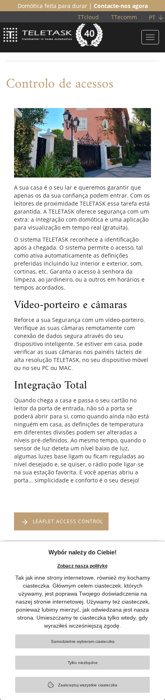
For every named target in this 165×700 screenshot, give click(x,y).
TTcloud (88, 17)
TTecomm (124, 17)
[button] (20, 160)
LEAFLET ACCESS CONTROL (68, 521)
